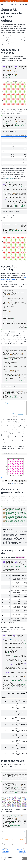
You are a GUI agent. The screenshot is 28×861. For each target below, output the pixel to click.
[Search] (23, 4)
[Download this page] (15, 4)
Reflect (21, 483)
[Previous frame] (9, 481)
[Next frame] (21, 481)
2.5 (24, 858)
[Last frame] (24, 481)
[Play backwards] (12, 481)
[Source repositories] (12, 4)
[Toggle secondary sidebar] (26, 4)
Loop (15, 483)
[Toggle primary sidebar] (2, 4)
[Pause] (15, 481)
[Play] (18, 481)
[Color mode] (20, 4)
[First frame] (6, 481)
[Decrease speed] (3, 481)
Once (9, 483)
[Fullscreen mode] (17, 4)
